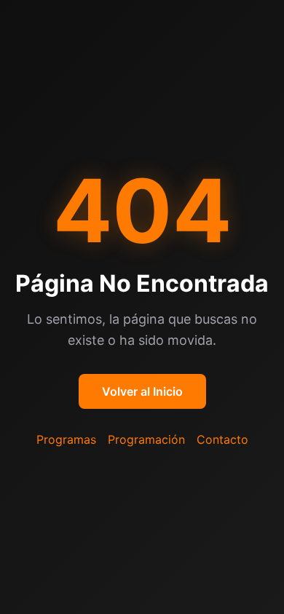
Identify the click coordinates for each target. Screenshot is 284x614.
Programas (66, 439)
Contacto (222, 439)
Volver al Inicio (142, 391)
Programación (146, 439)
